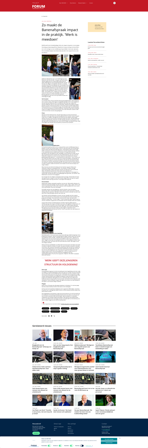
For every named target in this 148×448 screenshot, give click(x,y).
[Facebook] (49, 316)
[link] (42, 340)
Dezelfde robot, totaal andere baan (95, 54)
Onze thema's (73, 3)
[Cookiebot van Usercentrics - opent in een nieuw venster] (34, 446)
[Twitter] (54, 316)
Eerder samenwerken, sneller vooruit (96, 60)
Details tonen (88, 445)
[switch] (60, 446)
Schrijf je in (36, 433)
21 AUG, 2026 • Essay (92, 45)
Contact (91, 3)
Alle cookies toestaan (109, 439)
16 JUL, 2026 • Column (92, 71)
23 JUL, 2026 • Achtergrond (93, 58)
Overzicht (45, 16)
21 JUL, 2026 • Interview (92, 64)
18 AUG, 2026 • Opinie (92, 52)
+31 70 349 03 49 (106, 429)
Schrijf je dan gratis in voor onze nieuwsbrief (70, 304)
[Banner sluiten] (119, 438)
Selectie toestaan (109, 442)
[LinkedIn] (51, 316)
